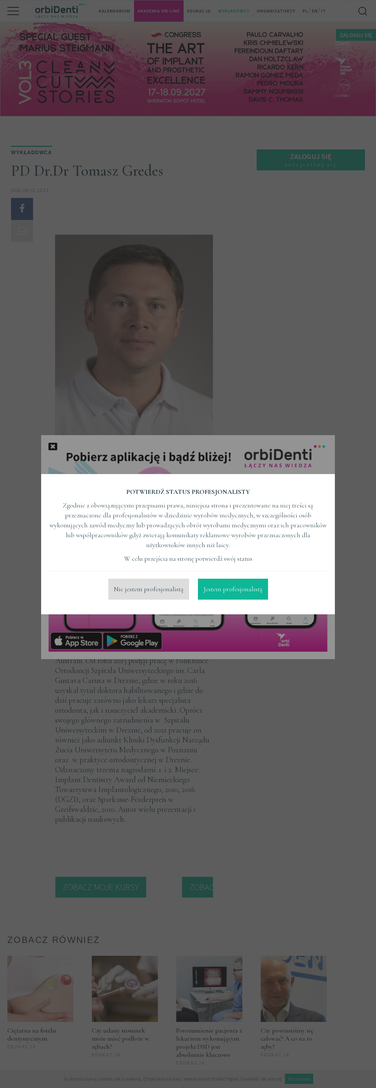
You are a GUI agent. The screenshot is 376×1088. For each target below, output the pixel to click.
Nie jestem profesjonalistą (149, 589)
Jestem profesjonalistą (233, 589)
